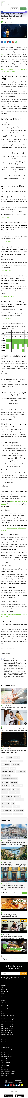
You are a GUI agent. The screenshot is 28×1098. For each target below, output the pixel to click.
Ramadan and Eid (5, 803)
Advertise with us (5, 995)
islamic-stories (17, 796)
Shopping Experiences (6, 806)
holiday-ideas (4, 792)
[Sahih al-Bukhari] (6, 270)
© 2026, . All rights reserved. (14, 1093)
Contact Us (4, 989)
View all (24, 893)
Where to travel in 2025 (7, 1028)
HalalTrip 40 (4, 1075)
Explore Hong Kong (6, 1041)
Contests (13, 768)
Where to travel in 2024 (7, 1026)
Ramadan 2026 (5, 1069)
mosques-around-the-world (7, 799)
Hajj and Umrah (5, 782)
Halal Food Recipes (5, 785)
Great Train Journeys (6, 775)
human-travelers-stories (7, 796)
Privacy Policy (23, 977)
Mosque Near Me (5, 1051)
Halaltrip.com (12, 1093)
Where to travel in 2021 (7, 1021)
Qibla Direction (5, 1047)
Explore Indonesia (5, 1039)
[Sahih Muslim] (5, 217)
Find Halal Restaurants (6, 1052)
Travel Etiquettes (5, 1062)
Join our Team (4, 991)
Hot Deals (3, 1013)
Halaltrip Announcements (17, 785)
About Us (3, 987)
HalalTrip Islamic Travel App (8, 1071)
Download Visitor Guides (7, 1034)
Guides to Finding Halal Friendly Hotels (9, 778)
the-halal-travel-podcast (6, 810)
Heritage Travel (16, 789)
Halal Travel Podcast (6, 1056)
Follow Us (3, 993)
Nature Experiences (19, 799)
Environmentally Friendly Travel (8, 771)
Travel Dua (4, 1058)
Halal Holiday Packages (7, 1008)
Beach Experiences (6, 764)
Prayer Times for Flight (7, 1049)
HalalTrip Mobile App (6, 789)
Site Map (3, 1002)
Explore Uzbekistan (6, 1036)
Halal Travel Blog (5, 1054)
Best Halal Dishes (15, 764)
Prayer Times (4, 1060)
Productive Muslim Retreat (7, 1073)
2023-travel (16, 757)
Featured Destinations (6, 1030)
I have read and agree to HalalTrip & (15, 978)
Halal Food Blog (14, 782)
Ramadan (3, 54)
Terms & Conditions (7, 978)
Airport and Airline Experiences (15, 761)
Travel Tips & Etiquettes (6, 813)
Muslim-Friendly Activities (7, 1015)
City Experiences (5, 768)
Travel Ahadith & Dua (18, 810)
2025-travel (4, 761)
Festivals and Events (21, 771)
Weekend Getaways (18, 813)
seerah (13, 803)
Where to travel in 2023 (7, 1024)
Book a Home (4, 1011)
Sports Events (16, 806)
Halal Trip (8, 22)
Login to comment (7, 653)
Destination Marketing (6, 1032)
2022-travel (9, 757)
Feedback (3, 1000)
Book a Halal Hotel (5, 1010)
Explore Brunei (5, 1038)
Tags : (2, 757)
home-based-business (14, 792)
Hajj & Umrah (4, 1067)
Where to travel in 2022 (7, 1023)
